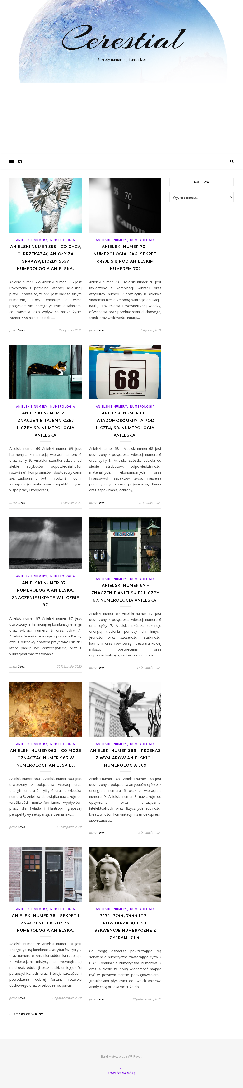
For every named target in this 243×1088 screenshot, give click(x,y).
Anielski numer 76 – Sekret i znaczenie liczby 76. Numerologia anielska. (45, 923)
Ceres (21, 330)
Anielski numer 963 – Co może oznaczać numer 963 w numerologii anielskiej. (45, 758)
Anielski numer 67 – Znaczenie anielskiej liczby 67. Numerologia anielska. (125, 593)
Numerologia (62, 240)
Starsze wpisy (28, 1014)
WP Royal (134, 1056)
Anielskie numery (31, 240)
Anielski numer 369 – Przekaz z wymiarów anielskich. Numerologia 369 (125, 758)
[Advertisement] (121, 119)
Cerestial (121, 39)
